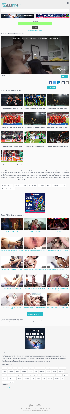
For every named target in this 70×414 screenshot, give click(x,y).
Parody (4, 378)
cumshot (30, 371)
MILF (52, 375)
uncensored (5, 382)
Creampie (24, 371)
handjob (54, 371)
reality (63, 185)
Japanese (26, 375)
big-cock (31, 368)
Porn (10, 378)
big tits (37, 368)
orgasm (65, 375)
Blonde (42, 368)
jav (39, 375)
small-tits (5, 189)
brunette (55, 368)
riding (33, 378)
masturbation (46, 375)
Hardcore (42, 185)
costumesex (33, 185)
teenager (50, 378)
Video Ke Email (35, 21)
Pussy (19, 378)
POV (14, 378)
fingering (48, 371)
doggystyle (42, 371)
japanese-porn (33, 375)
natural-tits (56, 185)
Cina (11, 185)
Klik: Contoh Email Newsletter (35, 30)
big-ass (25, 368)
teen (12, 189)
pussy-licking (26, 378)
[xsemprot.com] (11, 5)
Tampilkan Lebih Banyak (35, 314)
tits (62, 378)
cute (36, 371)
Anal (10, 368)
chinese (24, 185)
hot (49, 185)
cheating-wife (62, 368)
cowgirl (17, 371)
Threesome (57, 378)
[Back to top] (66, 409)
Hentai (4, 375)
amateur (4, 368)
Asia (4, 185)
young (11, 382)
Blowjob (49, 368)
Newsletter (4, 391)
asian (17, 185)
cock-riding (11, 371)
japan (19, 375)
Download (52, 87)
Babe (20, 368)
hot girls (14, 375)
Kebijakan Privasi (6, 388)
